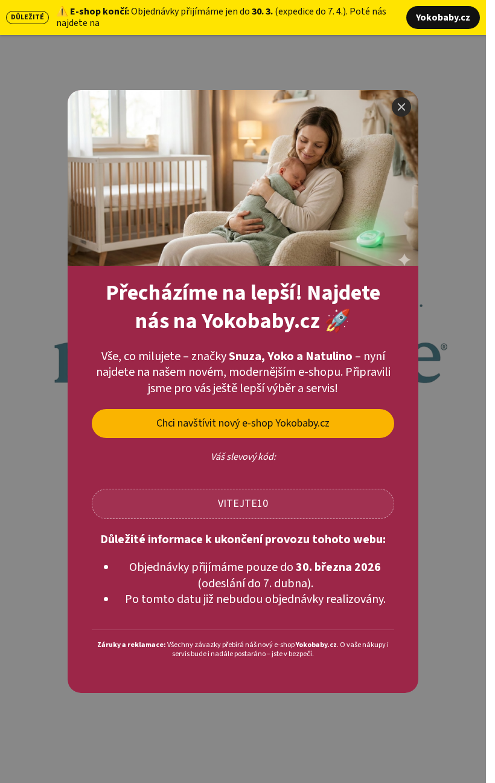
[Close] (401, 107)
